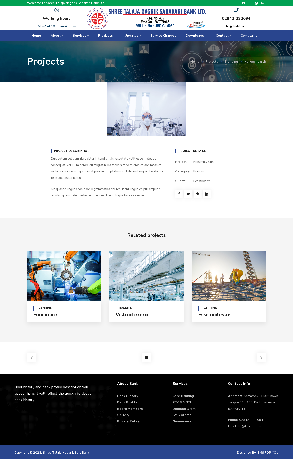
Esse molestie (214, 314)
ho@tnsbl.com (236, 26)
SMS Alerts (182, 415)
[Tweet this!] (188, 194)
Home (195, 61)
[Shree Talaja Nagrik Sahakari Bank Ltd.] (146, 18)
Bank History (127, 396)
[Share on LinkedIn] (207, 194)
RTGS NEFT (182, 402)
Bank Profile (127, 402)
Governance (182, 421)
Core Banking (183, 396)
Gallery (123, 415)
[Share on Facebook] (179, 194)
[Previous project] (31, 357)
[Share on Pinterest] (198, 194)
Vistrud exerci (132, 314)
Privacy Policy (128, 421)
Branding (231, 61)
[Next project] (261, 357)
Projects (212, 61)
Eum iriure (45, 314)
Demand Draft (184, 409)
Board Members (130, 409)
